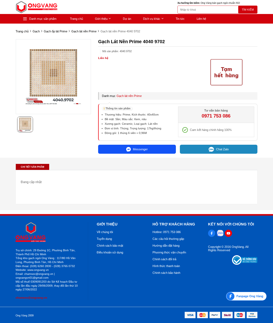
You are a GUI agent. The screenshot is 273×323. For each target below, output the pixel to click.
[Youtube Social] (228, 233)
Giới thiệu (101, 18)
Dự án (127, 18)
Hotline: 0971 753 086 (166, 232)
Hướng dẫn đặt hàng (165, 245)
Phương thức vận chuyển (169, 252)
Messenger (140, 149)
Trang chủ (76, 18)
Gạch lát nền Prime (129, 96)
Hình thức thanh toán (166, 266)
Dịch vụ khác (151, 18)
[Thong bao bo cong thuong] (244, 263)
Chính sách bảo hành (166, 272)
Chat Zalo (222, 149)
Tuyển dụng (104, 238)
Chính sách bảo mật (110, 245)
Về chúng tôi (105, 232)
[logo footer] (47, 232)
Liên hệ (201, 18)
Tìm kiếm (248, 9)
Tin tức (180, 18)
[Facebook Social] (211, 233)
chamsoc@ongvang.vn (31, 297)
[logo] (37, 7)
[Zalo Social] (220, 233)
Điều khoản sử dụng (110, 252)
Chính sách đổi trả (164, 259)
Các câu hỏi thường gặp (168, 238)
